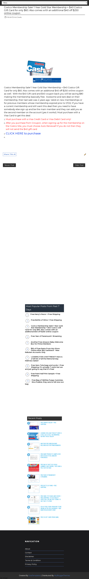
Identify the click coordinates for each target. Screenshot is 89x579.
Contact (28, 553)
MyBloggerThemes (62, 576)
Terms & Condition (33, 560)
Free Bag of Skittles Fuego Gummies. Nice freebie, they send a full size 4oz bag (44, 382)
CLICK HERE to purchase (23, 133)
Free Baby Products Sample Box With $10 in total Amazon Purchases (51, 455)
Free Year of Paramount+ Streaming (46, 336)
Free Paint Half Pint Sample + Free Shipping (45, 375)
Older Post (79, 165)
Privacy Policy (31, 564)
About (27, 549)
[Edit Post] (84, 154)
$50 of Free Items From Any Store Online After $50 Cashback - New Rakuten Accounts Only (42, 350)
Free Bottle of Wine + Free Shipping (46, 320)
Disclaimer (29, 556)
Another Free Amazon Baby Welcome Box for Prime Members (47, 343)
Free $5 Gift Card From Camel (50, 517)
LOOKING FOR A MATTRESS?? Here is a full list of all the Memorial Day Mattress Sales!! (43, 359)
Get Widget (4, 578)
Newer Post (9, 165)
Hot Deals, (18, 17)
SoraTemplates (35, 576)
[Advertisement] (23, 37)
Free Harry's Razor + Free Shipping (45, 314)
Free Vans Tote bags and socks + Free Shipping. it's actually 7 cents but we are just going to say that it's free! (44, 367)
